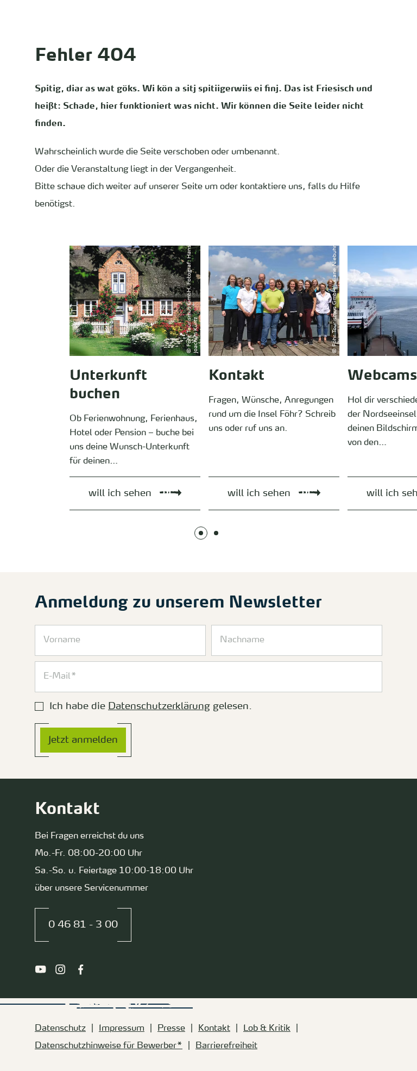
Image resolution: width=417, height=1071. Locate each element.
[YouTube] (40, 969)
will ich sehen (82, 248)
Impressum (121, 1028)
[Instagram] (60, 969)
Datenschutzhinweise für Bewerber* (108, 1046)
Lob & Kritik (266, 1028)
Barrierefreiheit (226, 1046)
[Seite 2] (216, 533)
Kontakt (214, 1028)
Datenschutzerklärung (159, 706)
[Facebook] (80, 969)
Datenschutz (60, 1028)
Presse (171, 1028)
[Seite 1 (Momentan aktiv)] (200, 533)
